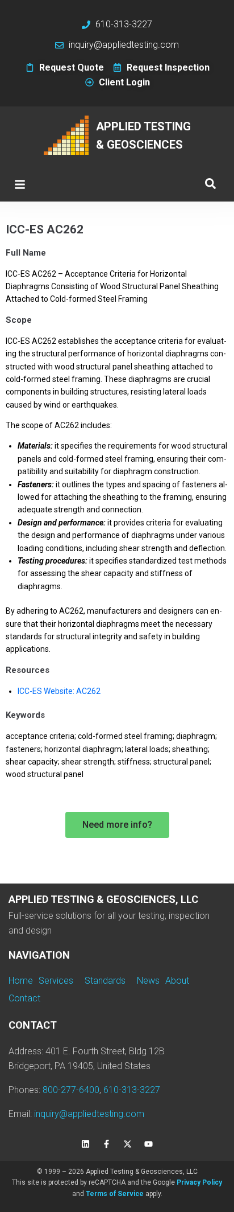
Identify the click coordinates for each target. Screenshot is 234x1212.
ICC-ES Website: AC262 (59, 691)
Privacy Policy (199, 1182)
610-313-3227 (131, 1089)
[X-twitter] (127, 1143)
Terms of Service (115, 1194)
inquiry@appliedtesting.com (89, 1113)
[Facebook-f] (106, 1143)
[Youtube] (148, 1143)
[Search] (210, 184)
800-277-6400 (71, 1089)
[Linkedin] (85, 1143)
